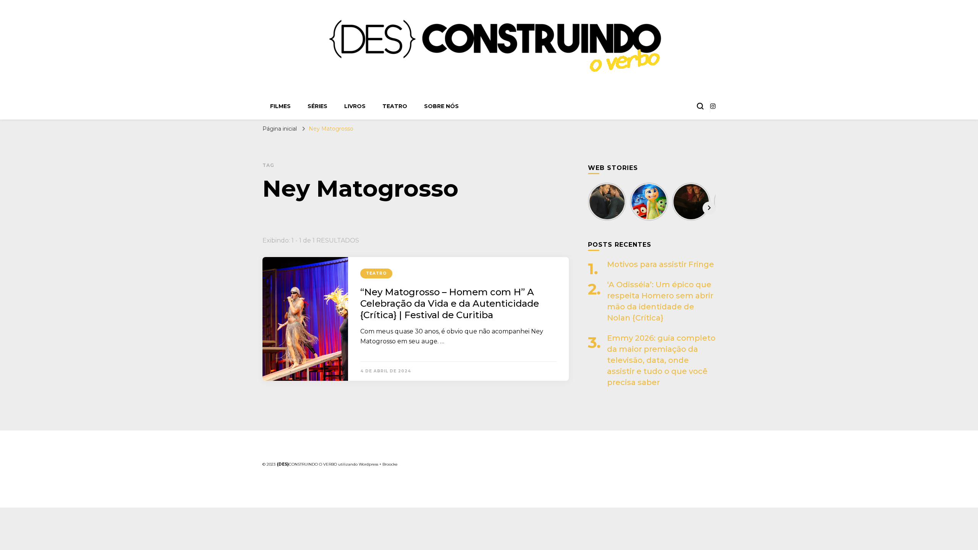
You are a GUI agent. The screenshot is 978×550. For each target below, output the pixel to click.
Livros (355, 106)
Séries (317, 106)
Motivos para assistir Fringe (660, 264)
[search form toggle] (700, 106)
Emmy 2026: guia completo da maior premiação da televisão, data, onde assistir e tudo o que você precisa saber (661, 360)
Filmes (280, 106)
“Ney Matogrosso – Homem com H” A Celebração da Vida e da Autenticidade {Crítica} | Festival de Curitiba (449, 303)
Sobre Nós (441, 106)
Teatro (394, 106)
